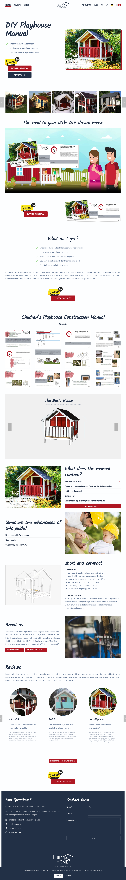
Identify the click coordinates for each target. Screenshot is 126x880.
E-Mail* (69, 813)
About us (86, 5)
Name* (69, 807)
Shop (26, 5)
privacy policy (96, 870)
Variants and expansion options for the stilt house (85, 500)
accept (58, 876)
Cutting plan (70, 496)
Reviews (17, 5)
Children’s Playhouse (34, 650)
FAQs (96, 5)
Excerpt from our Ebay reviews (61, 761)
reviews (18, 75)
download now (19, 68)
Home (8, 5)
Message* (70, 820)
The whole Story (13, 650)
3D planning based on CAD (16, 545)
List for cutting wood (73, 491)
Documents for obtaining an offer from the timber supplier (88, 486)
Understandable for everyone (17, 535)
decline (68, 876)
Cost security (10, 540)
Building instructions (73, 481)
